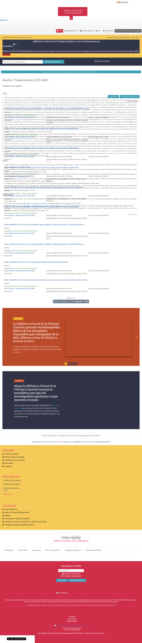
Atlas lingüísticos (11, 509)
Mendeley (18, 408)
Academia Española (11, 484)
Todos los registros (12, 454)
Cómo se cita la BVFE (21, 37)
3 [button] (72, 364)
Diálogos (8, 515)
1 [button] (65, 364)
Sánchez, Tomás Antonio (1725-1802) (22, 117)
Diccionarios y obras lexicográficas (24, 115)
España (6, 112)
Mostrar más (8, 494)
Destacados (9, 463)
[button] (5, 336)
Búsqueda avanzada (102, 61)
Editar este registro (132, 101)
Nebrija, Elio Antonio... (12, 480)
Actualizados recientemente (15, 460)
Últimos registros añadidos (15, 457)
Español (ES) (124, 2)
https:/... (5, 490)
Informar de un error (130, 96)
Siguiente (78, 301)
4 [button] (76, 364)
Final (86, 301)
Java (134, 37)
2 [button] (69, 364)
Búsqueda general (53, 62)
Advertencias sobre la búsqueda (117, 37)
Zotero (54, 405)
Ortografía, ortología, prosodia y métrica (19, 525)
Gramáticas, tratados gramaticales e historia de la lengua (26, 522)
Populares (8, 466)
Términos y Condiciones (72, 576)
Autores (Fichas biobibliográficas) (17, 512)
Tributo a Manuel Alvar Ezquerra (128, 31)
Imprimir (113, 96)
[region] (71, 337)
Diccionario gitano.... (11, 488)
